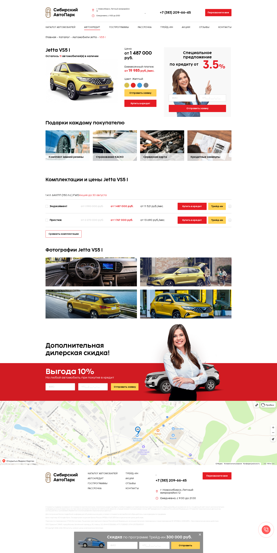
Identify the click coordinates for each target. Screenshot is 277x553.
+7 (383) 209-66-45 (175, 12)
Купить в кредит (140, 103)
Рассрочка (144, 27)
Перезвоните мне (218, 12)
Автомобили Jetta (84, 37)
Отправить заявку (197, 108)
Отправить (185, 545)
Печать (229, 206)
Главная (51, 37)
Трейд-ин (166, 27)
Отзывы (204, 27)
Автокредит (92, 27)
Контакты (224, 27)
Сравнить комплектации (64, 233)
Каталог (64, 37)
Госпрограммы (119, 27)
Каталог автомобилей (60, 27)
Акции (186, 27)
